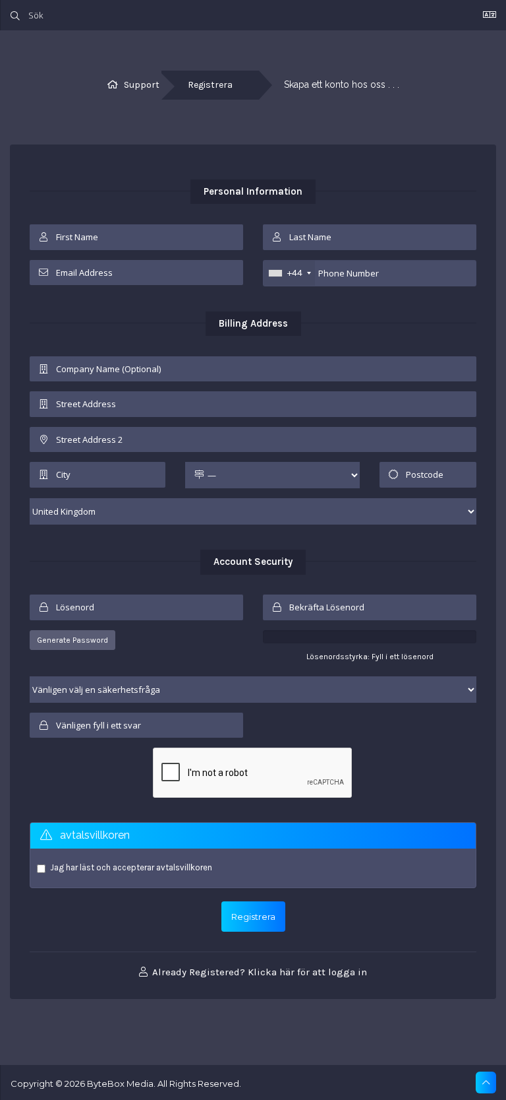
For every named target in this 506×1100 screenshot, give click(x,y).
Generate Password (72, 640)
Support (141, 84)
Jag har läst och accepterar (131, 867)
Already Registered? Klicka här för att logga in (258, 972)
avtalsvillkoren (184, 867)
